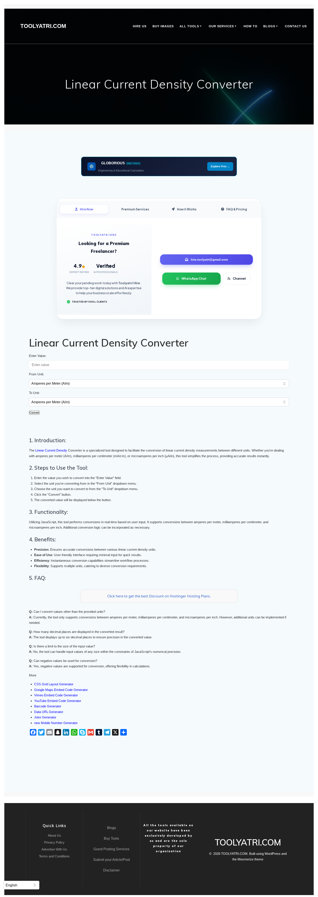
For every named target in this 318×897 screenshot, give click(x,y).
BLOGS (269, 26)
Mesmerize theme (250, 859)
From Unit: (36, 374)
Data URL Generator (48, 712)
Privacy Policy (54, 842)
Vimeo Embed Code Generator (56, 695)
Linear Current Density (50, 450)
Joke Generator (45, 717)
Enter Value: (37, 356)
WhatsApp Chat (193, 278)
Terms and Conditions (54, 856)
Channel (239, 278)
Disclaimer (111, 870)
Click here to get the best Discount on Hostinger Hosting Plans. (159, 596)
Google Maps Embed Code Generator (61, 690)
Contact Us (296, 26)
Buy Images (163, 26)
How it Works (186, 209)
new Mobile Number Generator (56, 723)
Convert (34, 412)
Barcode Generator (47, 706)
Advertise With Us (54, 849)
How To (250, 26)
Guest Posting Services (111, 849)
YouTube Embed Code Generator (57, 701)
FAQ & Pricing (236, 209)
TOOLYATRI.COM (43, 26)
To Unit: (34, 393)
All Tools (189, 26)
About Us (54, 835)
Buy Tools (111, 838)
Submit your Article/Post (111, 860)
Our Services (221, 26)
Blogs (111, 828)
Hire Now (86, 209)
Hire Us (139, 26)
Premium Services (135, 209)
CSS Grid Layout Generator (53, 684)
